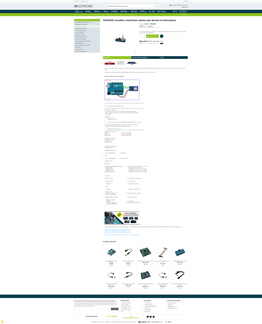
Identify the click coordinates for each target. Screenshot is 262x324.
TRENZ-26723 (145, 262)
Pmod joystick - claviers (80, 26)
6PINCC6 (128, 263)
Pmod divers (78, 47)
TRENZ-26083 (180, 262)
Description (107, 57)
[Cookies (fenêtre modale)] (2, 321)
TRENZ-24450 (128, 285)
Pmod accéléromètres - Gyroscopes (82, 41)
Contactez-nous (91, 316)
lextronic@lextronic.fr (131, 318)
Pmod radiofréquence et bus (81, 36)
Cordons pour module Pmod (81, 51)
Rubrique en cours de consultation (82, 20)
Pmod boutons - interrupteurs (81, 24)
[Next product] (187, 15)
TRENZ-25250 (111, 286)
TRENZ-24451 (180, 286)
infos (162, 43)
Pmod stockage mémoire (80, 30)
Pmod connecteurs (79, 49)
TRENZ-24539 (145, 286)
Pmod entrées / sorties (80, 34)
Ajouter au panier (153, 36)
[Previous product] (180, 15)
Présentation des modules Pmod (82, 22)
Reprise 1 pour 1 (143, 43)
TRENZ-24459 (162, 286)
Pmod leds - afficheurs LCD (81, 28)
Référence (141, 24)
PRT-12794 (162, 263)
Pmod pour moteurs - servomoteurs (82, 45)
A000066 (111, 263)
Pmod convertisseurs (79, 32)
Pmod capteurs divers (80, 43)
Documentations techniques (139, 57)
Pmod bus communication (80, 39)
